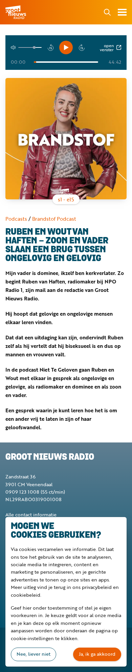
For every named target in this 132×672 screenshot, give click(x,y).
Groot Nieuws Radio (16, 12)
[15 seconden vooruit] (81, 47)
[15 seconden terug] (50, 47)
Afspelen (66, 47)
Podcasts (16, 218)
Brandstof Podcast (54, 218)
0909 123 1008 (22, 491)
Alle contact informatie (31, 514)
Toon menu (122, 12)
